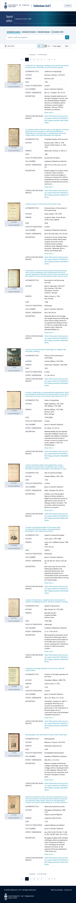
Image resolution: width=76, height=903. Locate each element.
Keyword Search (13, 32)
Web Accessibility (57, 890)
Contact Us (68, 890)
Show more (48, 112)
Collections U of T (16, 890)
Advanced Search (29, 32)
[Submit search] (67, 37)
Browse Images (44, 32)
